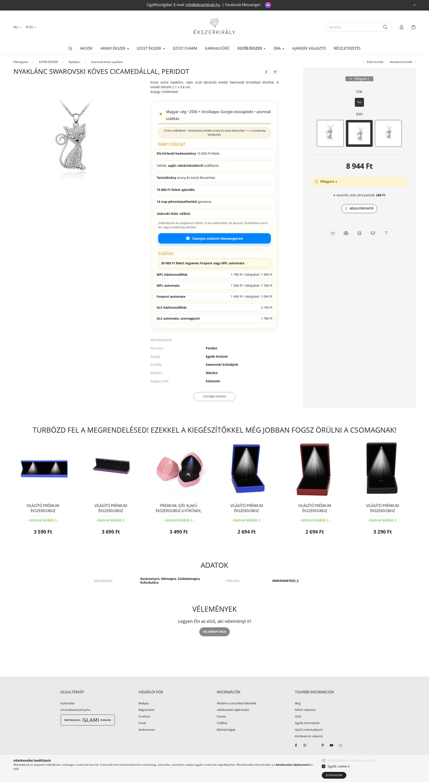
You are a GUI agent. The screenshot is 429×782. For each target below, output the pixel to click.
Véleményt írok (214, 632)
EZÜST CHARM (185, 48)
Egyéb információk (307, 723)
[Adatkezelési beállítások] (340, 745)
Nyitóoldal (67, 703)
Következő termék (401, 62)
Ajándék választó (309, 48)
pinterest (322, 745)
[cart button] (413, 27)
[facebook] (266, 72)
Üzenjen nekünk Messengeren (217, 238)
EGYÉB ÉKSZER (48, 62)
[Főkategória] (20, 62)
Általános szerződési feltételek (237, 703)
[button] (359, 208)
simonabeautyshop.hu (75, 710)
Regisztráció (146, 710)
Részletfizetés (347, 48)
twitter (313, 745)
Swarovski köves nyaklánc (107, 62)
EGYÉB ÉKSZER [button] (250, 48)
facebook (295, 745)
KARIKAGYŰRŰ (217, 48)
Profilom (144, 716)
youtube (331, 745)
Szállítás (222, 723)
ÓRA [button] (277, 48)
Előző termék (374, 62)
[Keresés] (385, 27)
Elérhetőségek (226, 730)
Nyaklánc (74, 62)
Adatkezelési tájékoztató (233, 710)
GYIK (298, 716)
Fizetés (221, 716)
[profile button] (401, 27)
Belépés (144, 703)
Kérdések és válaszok (309, 736)
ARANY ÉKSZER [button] (113, 48)
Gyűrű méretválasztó (309, 730)
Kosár (142, 723)
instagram (304, 745)
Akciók (86, 48)
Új (70, 48)
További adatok (214, 396)
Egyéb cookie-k (338, 766)
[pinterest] (275, 72)
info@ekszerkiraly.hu (203, 4)
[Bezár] (414, 5)
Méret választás (305, 710)
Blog (298, 703)
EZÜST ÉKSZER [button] (149, 48)
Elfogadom (334, 775)
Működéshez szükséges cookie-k (352, 760)
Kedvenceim (147, 730)
